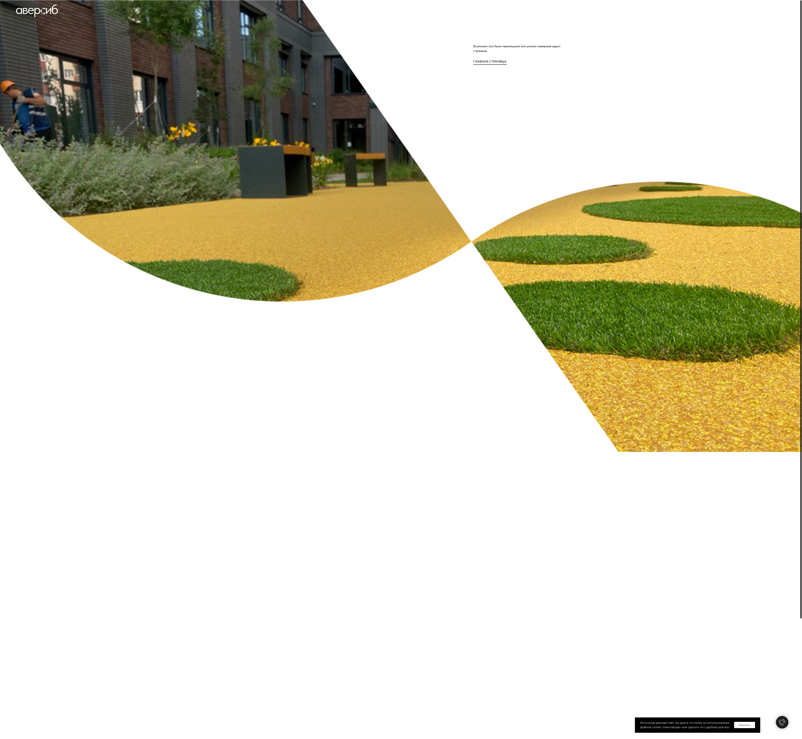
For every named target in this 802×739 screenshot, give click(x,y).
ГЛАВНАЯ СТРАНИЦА (490, 61)
